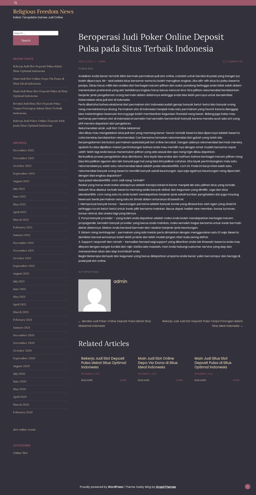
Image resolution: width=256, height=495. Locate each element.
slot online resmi (24, 429)
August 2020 (21, 366)
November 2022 (23, 158)
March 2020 (21, 404)
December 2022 (23, 150)
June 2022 (19, 196)
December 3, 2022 (147, 373)
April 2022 (19, 212)
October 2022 (22, 165)
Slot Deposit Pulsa (88, 271)
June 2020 (19, 381)
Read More (87, 380)
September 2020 (24, 358)
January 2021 (21, 327)
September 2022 (24, 173)
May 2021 (19, 296)
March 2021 (21, 312)
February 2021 (22, 319)
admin (102, 61)
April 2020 (20, 396)
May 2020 (19, 389)
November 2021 (23, 250)
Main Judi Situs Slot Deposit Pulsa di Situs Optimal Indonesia (213, 363)
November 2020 (23, 343)
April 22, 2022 (85, 61)
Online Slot (85, 69)
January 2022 (21, 235)
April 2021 (19, 304)
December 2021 (23, 243)
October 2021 (22, 258)
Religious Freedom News (43, 11)
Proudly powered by (101, 487)
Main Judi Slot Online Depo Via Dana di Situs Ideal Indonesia (158, 363)
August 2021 (21, 273)
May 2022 (19, 204)
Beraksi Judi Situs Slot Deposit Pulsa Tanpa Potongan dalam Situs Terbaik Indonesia (37, 108)
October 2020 (22, 350)
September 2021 (24, 266)
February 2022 (22, 227)
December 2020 (23, 335)
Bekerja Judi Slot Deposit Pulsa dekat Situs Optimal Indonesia (103, 363)
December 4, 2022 (90, 373)
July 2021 (19, 281)
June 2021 (19, 289)
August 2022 (21, 181)
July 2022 (19, 189)
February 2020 (23, 412)
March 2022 (21, 219)
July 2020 (19, 373)
